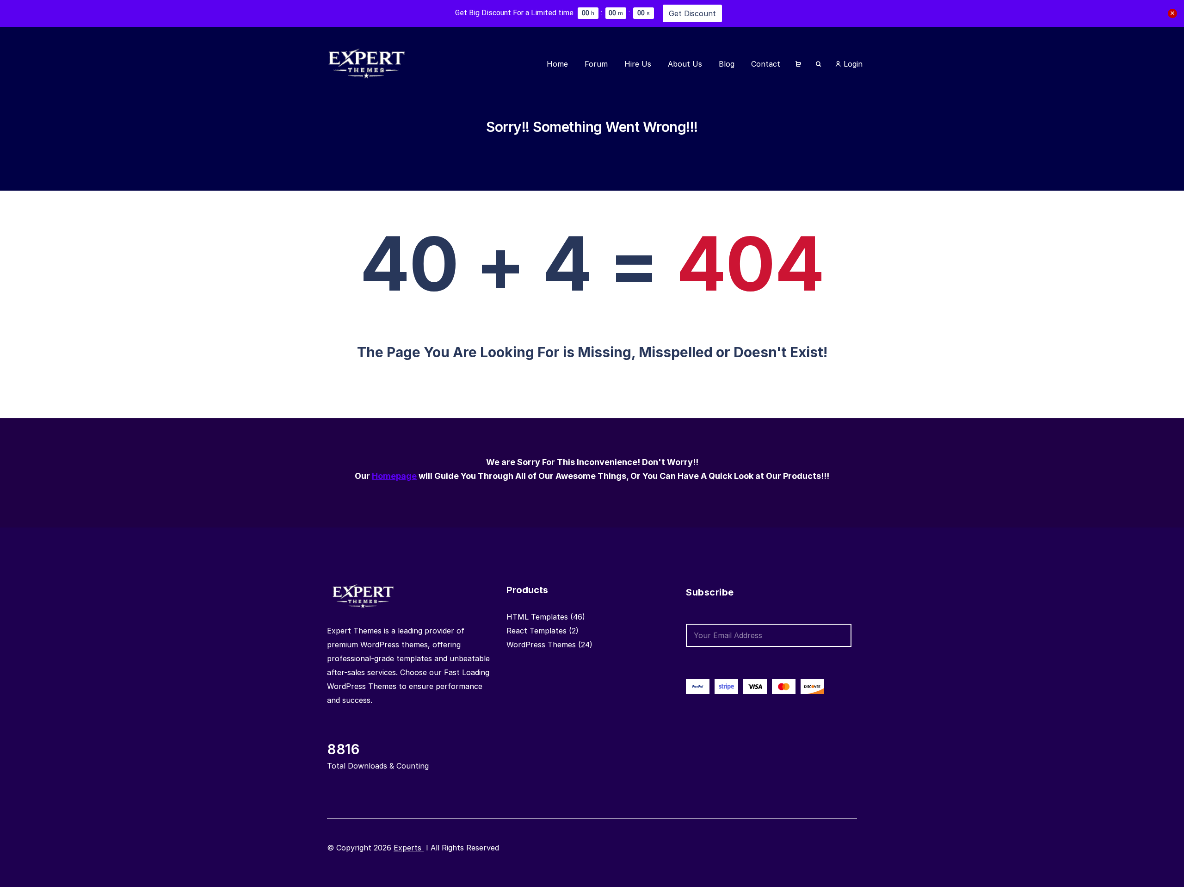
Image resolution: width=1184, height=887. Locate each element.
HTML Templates (537, 616)
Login (852, 63)
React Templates (536, 630)
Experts (409, 847)
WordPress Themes (541, 644)
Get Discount (692, 13)
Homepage (394, 476)
